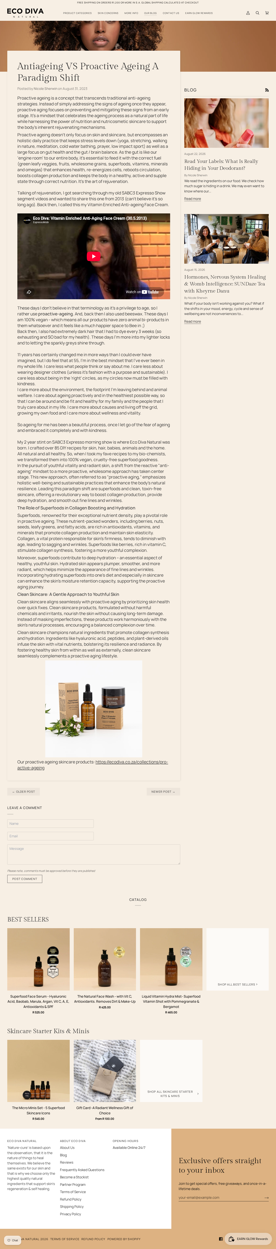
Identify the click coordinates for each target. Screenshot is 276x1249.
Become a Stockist (74, 1177)
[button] (77, 13)
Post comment (24, 879)
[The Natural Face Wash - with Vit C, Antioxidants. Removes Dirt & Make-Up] (105, 959)
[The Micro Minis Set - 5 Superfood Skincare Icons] (38, 1071)
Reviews (66, 1162)
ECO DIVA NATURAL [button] (22, 1141)
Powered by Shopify (124, 1239)
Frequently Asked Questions (82, 1169)
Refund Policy (70, 1199)
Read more (192, 198)
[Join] (263, 1197)
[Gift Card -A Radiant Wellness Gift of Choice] (105, 1071)
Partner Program (72, 1184)
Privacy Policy (70, 1214)
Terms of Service (73, 1191)
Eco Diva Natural (25, 1239)
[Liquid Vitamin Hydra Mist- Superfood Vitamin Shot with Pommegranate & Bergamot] (171, 959)
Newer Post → (163, 791)
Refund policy (93, 1239)
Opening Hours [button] (125, 1141)
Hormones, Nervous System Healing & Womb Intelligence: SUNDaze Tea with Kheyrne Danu (225, 284)
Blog (63, 1155)
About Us (67, 1147)
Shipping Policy (72, 1206)
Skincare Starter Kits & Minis (48, 1031)
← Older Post (23, 791)
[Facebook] (221, 1239)
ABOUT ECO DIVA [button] (73, 1141)
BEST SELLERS (28, 919)
